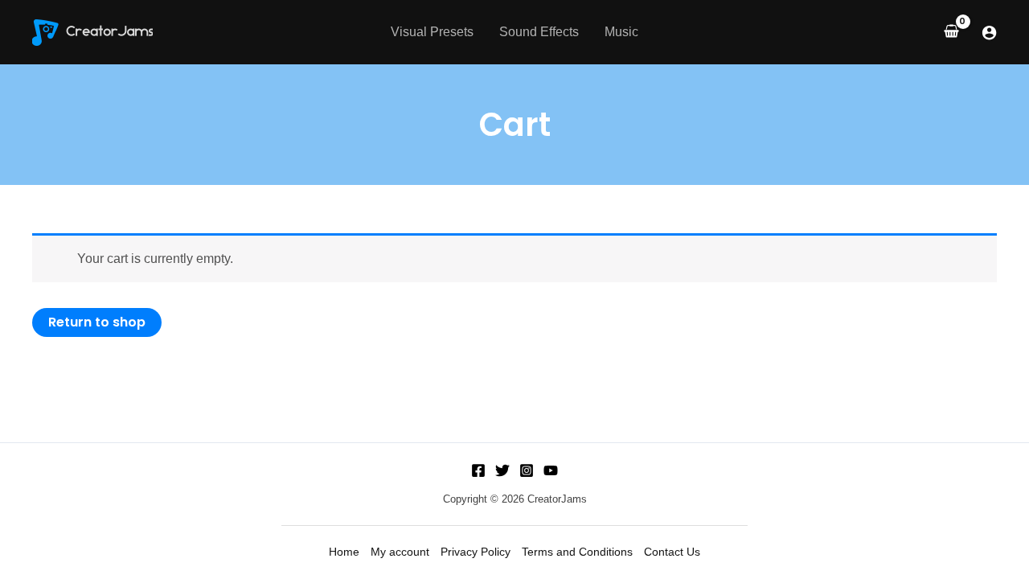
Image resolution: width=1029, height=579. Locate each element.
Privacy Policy (475, 551)
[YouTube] (550, 470)
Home (344, 551)
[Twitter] (502, 470)
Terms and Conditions (577, 551)
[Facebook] (478, 470)
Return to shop (97, 322)
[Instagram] (526, 470)
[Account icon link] (989, 32)
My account (400, 551)
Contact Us (672, 551)
